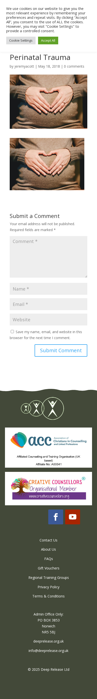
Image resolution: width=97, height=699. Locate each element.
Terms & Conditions (48, 596)
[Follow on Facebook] (55, 517)
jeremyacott (24, 66)
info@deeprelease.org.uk (48, 650)
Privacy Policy (48, 587)
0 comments (74, 66)
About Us (48, 549)
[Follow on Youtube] (72, 517)
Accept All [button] (48, 40)
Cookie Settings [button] (21, 40)
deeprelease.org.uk (48, 641)
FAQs (48, 558)
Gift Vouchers (48, 568)
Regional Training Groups (48, 577)
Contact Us (48, 540)
